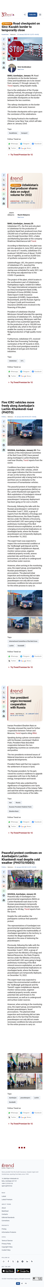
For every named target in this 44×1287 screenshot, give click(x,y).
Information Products (9, 1232)
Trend (9, 86)
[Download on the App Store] (8, 1271)
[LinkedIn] (27, 1261)
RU (26, 1283)
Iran (10, 802)
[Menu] (40, 14)
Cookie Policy (6, 1250)
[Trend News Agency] (8, 1166)
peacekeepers (25, 1098)
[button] (4, 39)
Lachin (11, 646)
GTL (22, 361)
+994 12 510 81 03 (7, 1183)
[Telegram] (22, 1261)
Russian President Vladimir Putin (20, 807)
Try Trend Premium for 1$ (21, 154)
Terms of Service (7, 1240)
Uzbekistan (13, 361)
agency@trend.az (7, 1186)
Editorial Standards (8, 1217)
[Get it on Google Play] (23, 1271)
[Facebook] (8, 1261)
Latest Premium (7, 1199)
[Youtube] (18, 1261)
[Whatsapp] (4, 1261)
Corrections (5, 1220)
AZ (22, 1283)
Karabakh (21, 646)
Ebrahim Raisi (13, 811)
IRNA (34, 733)
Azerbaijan (12, 1098)
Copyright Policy (7, 1247)
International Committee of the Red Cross (23, 641)
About (4, 1208)
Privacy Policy (6, 1244)
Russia (18, 802)
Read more (21, 69)
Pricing (4, 1229)
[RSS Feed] (32, 1261)
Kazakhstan (13, 133)
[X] (13, 1261)
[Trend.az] (8, 15)
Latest (4, 1196)
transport (24, 133)
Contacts (5, 1214)
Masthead (5, 1211)
